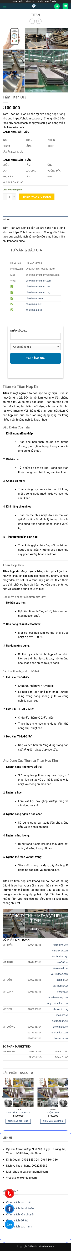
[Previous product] (39, 21)
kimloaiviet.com (60, 950)
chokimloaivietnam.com (38, 280)
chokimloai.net (34, 304)
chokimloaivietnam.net (38, 286)
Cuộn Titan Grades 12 (18, 1112)
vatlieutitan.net (60, 1020)
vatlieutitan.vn (60, 985)
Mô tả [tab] (6, 219)
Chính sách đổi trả (17, 1220)
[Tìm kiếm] (57, 6)
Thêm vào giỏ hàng (37, 196)
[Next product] (32, 21)
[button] (5, 7)
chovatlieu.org (60, 1009)
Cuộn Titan (53, 1112)
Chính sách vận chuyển (20, 1214)
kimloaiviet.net (60, 944)
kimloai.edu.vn (60, 968)
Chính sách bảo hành (19, 1226)
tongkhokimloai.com (57, 1003)
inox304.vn (62, 962)
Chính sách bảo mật (18, 1202)
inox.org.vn (62, 1015)
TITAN (35, 15)
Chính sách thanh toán (20, 1208)
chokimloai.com (34, 298)
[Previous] (3, 1104)
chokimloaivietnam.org (38, 292)
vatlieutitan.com (59, 974)
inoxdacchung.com (58, 997)
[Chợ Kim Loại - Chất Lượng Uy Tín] (33, 6)
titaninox (60, 979)
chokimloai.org (34, 309)
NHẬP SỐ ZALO (18, 330)
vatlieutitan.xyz (60, 956)
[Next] (68, 1104)
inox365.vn (62, 991)
